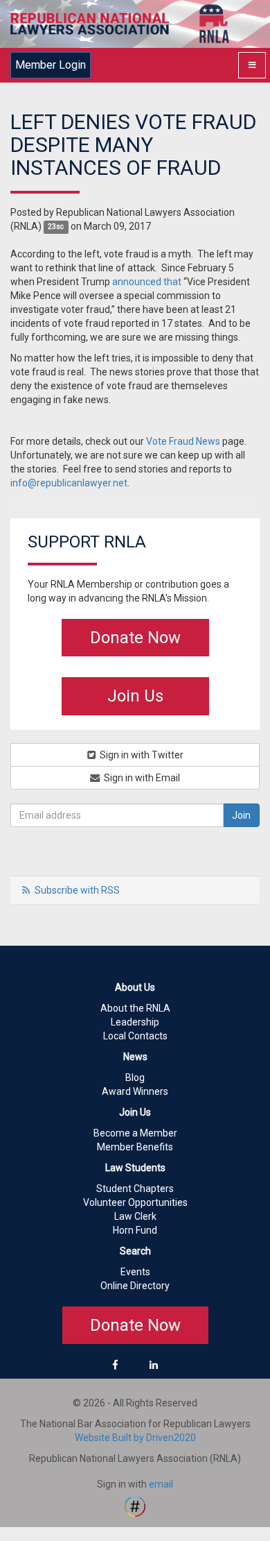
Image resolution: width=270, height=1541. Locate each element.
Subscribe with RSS (77, 890)
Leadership (135, 1022)
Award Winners (135, 1091)
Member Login (50, 64)
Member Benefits (135, 1146)
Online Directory (135, 1285)
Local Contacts (135, 1035)
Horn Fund (135, 1230)
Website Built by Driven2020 (135, 1437)
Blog (135, 1077)
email (161, 1484)
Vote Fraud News (183, 441)
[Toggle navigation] (252, 65)
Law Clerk (135, 1216)
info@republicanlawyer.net (68, 482)
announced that (146, 281)
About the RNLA (135, 1008)
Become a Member (135, 1133)
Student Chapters (135, 1188)
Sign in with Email (141, 777)
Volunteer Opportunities (135, 1202)
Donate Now (135, 637)
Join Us (135, 696)
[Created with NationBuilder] (135, 1505)
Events (135, 1271)
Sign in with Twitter (140, 754)
